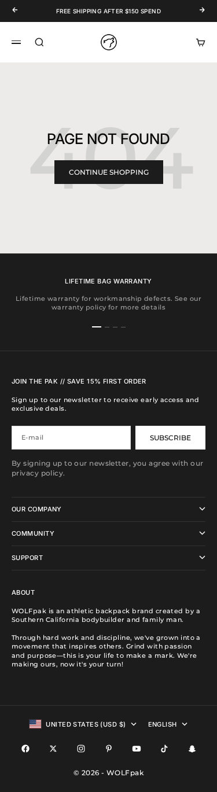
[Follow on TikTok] (164, 748)
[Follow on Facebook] (25, 748)
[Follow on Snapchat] (192, 748)
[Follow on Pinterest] (108, 748)
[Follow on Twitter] (53, 748)
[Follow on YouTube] (136, 748)
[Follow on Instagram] (81, 748)
